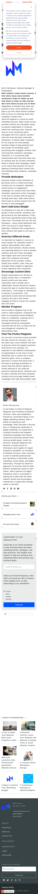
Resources (8, 841)
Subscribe (27, 2)
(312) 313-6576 (17, 816)
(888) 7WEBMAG (18, 814)
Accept (19, 47)
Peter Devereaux (11, 405)
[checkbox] (19, 595)
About (5, 823)
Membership (8, 847)
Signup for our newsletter (11, 864)
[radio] (19, 591)
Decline (19, 52)
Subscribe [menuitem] (6, 855)
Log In (9, 2)
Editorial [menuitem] (6, 832)
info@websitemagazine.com (21, 811)
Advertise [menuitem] (6, 828)
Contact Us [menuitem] (7, 836)
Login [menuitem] (4, 851)
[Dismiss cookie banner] (31, 7)
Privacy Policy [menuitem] (8, 887)
